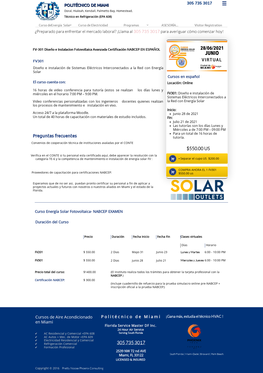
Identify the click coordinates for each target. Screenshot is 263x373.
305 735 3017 (147, 31)
